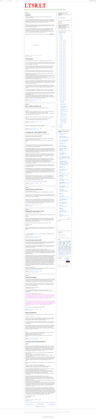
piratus (36, 165)
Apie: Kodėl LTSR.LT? (62, 17)
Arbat (60, 172)
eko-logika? (67, 250)
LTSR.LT (35, 6)
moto (63, 251)
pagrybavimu (27, 63)
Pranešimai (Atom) (42, 406)
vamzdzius (43, 175)
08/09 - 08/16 (62, 64)
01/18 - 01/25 (62, 98)
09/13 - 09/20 (62, 59)
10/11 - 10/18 (62, 53)
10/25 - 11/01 (62, 51)
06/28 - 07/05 (62, 70)
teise (32, 237)
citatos (29, 129)
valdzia (69, 249)
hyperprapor (61, 189)
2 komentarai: (36, 204)
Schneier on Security (62, 136)
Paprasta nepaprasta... (31, 312)
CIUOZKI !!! (28, 15)
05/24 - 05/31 (62, 75)
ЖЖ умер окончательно (63, 170)
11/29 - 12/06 (62, 44)
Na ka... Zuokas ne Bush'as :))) (33, 106)
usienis (31, 400)
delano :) (59, 250)
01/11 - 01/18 (62, 100)
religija (31, 205)
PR (68, 248)
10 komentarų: (36, 99)
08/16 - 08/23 (62, 63)
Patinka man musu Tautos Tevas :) (34, 189)
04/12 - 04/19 (62, 83)
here (61, 15)
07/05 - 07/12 (62, 68)
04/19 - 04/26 (62, 82)
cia (31, 194)
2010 (60, 37)
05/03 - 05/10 (62, 79)
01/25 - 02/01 (62, 97)
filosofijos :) (64, 252)
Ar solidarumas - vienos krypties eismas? (36, 132)
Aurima (53, 314)
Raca (34, 314)
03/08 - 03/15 (62, 89)
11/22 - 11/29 (62, 45)
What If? (60, 193)
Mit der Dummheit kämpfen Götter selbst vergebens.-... (64, 107)
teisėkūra (63, 253)
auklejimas (60, 249)
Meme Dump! (61, 134)
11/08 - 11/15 (62, 48)
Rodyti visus (69, 217)
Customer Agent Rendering (63, 206)
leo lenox (61, 178)
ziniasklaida (66, 247)
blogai (63, 250)
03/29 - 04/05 (62, 85)
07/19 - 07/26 (62, 67)
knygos (59, 251)
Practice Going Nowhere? (63, 146)
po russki (59, 253)
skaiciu (52, 60)
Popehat (60, 205)
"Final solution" (29, 59)
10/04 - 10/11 (62, 55)
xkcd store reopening (62, 143)
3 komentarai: (36, 55)
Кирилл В (61, 166)
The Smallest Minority (63, 202)
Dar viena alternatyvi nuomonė (64, 156)
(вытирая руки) (61, 176)
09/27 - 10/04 (62, 56)
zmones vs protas (32, 100)
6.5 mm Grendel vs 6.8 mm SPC (33, 240)
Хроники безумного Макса (64, 140)
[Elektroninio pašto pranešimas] (40, 55)
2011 (60, 36)
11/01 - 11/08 (62, 49)
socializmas (67, 251)
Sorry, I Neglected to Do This (63, 203)
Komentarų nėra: (36, 121)
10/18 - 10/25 (62, 52)
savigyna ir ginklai (62, 246)
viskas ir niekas (30, 56)
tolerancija (65, 249)
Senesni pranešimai (51, 404)
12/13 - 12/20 (62, 41)
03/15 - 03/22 (62, 87)
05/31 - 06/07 (62, 74)
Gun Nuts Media (62, 182)
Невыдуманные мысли (63, 169)
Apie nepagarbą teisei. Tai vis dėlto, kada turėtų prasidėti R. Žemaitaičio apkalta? (64, 158)
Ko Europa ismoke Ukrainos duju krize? (35, 341)
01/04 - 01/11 (62, 123)
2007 (60, 126)
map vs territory (68, 254)
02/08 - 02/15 (62, 94)
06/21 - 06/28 (62, 71)
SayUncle (61, 208)
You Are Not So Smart (63, 161)
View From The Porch (63, 133)
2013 (60, 33)
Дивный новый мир (62, 167)
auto (28, 237)
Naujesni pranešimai (29, 404)
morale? (68, 252)
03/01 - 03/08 (62, 90)
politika (29, 100)
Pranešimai (61, 234)
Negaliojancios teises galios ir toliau (34, 211)
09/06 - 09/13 (62, 60)
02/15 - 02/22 (62, 93)
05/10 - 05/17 (62, 78)
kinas (64, 254)
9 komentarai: (36, 399)
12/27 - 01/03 (62, 40)
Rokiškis (60, 214)
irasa (43, 314)
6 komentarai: (36, 236)
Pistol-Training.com (62, 145)
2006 (60, 127)
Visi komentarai (62, 235)
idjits (62, 254)
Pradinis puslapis (40, 404)
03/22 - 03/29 (62, 86)
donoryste (59, 252)
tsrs (66, 253)
